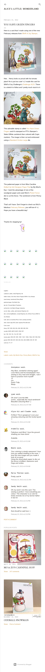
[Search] (39, 3)
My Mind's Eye (18, 355)
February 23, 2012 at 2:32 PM (20, 514)
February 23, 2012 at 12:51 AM (21, 387)
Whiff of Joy (36, 355)
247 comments (14, 571)
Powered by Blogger (24, 664)
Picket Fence (35, 193)
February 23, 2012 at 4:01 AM (20, 422)
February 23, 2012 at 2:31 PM (20, 501)
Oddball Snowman (16, 620)
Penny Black (27, 355)
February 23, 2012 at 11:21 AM (21, 480)
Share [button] (6, 352)
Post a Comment (10, 519)
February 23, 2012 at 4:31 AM (20, 441)
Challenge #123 (29, 84)
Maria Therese (17, 473)
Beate (13, 448)
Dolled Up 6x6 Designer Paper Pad (17, 187)
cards (11, 355)
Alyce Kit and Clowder (21, 411)
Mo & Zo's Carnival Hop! (19, 567)
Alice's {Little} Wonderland (21, 8)
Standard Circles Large (18, 140)
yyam (13, 394)
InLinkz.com (7, 282)
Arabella (15, 429)
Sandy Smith (16, 486)
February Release (17, 207)
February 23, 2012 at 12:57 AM (21, 405)
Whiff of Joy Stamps (29, 33)
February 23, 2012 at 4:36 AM (20, 466)
